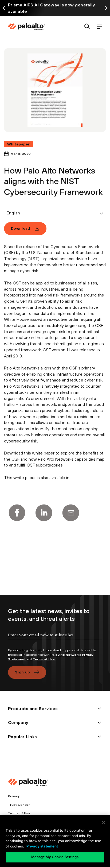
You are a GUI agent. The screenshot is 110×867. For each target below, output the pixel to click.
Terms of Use (19, 813)
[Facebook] (16, 512)
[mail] (70, 512)
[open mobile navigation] (99, 27)
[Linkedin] (43, 512)
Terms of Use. (44, 659)
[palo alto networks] (26, 26)
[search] (87, 27)
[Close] (103, 823)
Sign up (22, 672)
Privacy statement (42, 846)
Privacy (13, 796)
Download (20, 228)
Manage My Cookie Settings (54, 857)
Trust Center (19, 805)
